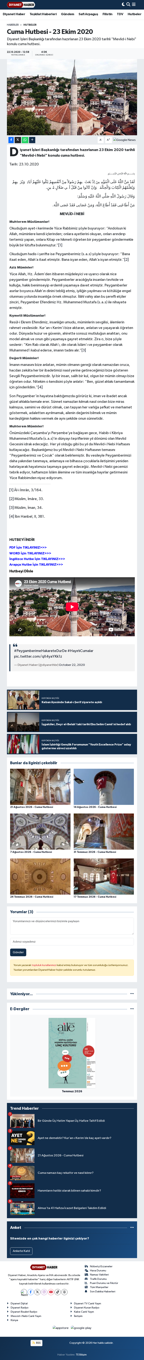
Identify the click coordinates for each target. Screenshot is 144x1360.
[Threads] (64, 1292)
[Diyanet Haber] (21, 5)
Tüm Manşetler (99, 1287)
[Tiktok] (58, 1292)
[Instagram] (44, 1292)
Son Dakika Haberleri (102, 1291)
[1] (60, 245)
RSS (38, 1342)
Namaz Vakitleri (99, 1274)
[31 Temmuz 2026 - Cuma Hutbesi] (104, 831)
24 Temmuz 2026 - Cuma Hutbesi (31, 897)
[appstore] (61, 1327)
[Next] (24, 1292)
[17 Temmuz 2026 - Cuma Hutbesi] (104, 876)
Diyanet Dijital (19, 1303)
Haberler (13, 25)
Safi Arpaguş (88, 14)
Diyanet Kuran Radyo (86, 1307)
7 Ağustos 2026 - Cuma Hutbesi (31, 852)
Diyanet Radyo (19, 1307)
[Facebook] (31, 1292)
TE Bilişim (81, 1354)
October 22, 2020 (72, 665)
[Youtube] (51, 1292)
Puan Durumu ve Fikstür (104, 1283)
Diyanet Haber (14, 14)
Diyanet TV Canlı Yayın (87, 1303)
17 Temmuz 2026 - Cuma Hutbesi (95, 897)
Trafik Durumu (98, 1279)
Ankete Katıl (21, 1251)
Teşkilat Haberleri (43, 14)
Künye (14, 1320)
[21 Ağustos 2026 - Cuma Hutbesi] (40, 786)
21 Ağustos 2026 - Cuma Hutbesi (31, 807)
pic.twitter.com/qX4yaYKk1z (38, 656)
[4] (40, 387)
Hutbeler (134, 14)
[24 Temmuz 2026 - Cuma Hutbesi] (40, 876)
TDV (120, 14)
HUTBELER (30, 25)
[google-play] (81, 1327)
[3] (84, 350)
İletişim (78, 1316)
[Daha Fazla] (32, 140)
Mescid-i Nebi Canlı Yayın (26, 1316)
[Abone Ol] (124, 139)
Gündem (67, 14)
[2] (126, 260)
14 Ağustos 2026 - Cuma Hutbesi (95, 807)
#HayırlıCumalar (80, 651)
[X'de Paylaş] (18, 140)
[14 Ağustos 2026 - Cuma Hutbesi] (104, 786)
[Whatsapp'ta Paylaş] (25, 140)
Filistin (107, 14)
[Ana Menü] (134, 4)
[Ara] (128, 4)
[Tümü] (132, 994)
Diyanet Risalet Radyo (24, 1311)
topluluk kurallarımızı (44, 965)
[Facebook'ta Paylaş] (11, 140)
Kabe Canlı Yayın (84, 1311)
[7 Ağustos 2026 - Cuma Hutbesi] (40, 831)
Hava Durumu (98, 1270)
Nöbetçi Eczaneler (101, 1266)
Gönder (18, 952)
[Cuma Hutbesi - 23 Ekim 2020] (72, 97)
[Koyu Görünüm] (123, 4)
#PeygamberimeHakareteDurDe (40, 651)
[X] (37, 1292)
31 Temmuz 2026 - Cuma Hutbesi (95, 852)
